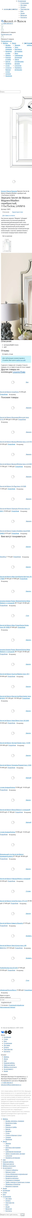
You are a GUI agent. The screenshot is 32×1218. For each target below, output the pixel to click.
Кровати (8, 63)
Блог (22, 11)
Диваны (8, 55)
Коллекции (7, 1037)
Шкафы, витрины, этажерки (8, 47)
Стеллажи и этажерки (12, 1180)
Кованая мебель (9, 1063)
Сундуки (8, 74)
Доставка (23, 5)
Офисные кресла (9, 1065)
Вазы (16, 53)
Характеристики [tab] (17, 212)
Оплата (22, 7)
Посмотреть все (6, 34)
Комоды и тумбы (11, 1127)
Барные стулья (10, 1172)
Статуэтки (18, 66)
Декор (14, 43)
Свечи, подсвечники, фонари (19, 61)
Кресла (7, 61)
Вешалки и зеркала (11, 1186)
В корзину (12, 394)
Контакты (23, 17)
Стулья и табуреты (11, 1170)
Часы (16, 47)
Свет (5, 1061)
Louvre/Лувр (19, 372)
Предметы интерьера (12, 1158)
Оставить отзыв (7, 354)
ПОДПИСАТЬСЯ (6, 1003)
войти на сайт (21, 360)
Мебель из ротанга (10, 1067)
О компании (22, 1)
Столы (7, 66)
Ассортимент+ (8, 1069)
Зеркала (17, 45)
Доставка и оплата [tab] (8, 215)
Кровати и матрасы (11, 1178)
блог (16, 9)
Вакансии (23, 15)
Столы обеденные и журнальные (16, 1174)
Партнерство (24, 9)
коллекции (7, 9)
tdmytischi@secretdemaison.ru (11, 1085)
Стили (6, 1039)
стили (13, 9)
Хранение (8, 76)
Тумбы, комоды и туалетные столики (17, 1182)
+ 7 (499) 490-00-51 (7, 23)
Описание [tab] (5, 212)
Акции (22, 13)
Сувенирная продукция (13, 1152)
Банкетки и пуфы (11, 1123)
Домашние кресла (11, 1176)
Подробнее (4, 394)
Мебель (5, 43)
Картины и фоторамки (12, 1147)
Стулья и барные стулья (8, 70)
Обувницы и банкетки (12, 1184)
